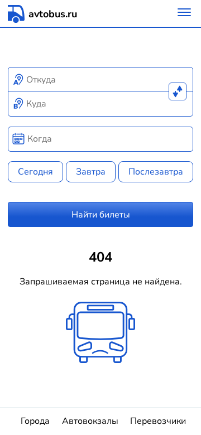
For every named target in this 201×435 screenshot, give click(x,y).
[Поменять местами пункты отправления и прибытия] (177, 91)
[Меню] (184, 13)
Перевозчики (158, 421)
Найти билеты (100, 215)
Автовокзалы (90, 421)
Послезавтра (155, 172)
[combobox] (101, 80)
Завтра (91, 172)
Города (35, 421)
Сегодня (35, 172)
